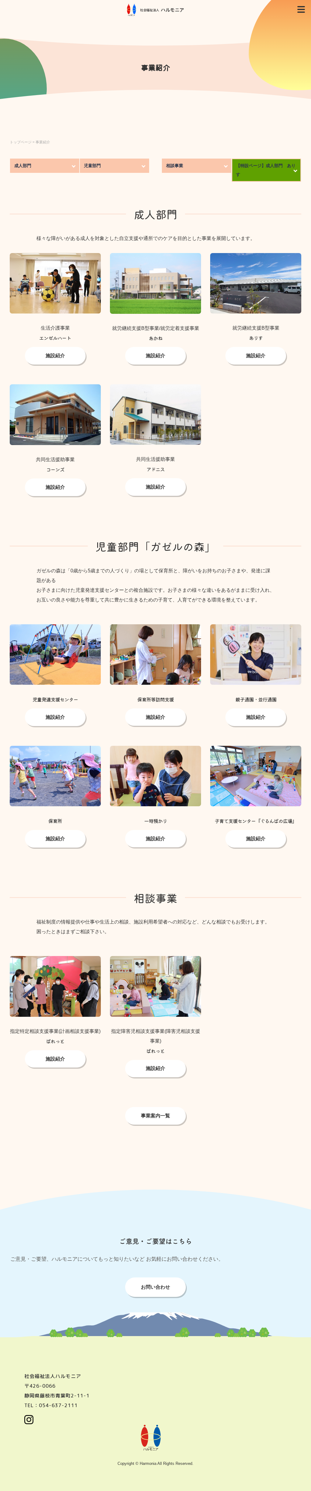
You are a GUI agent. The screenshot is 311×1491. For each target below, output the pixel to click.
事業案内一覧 (155, 1115)
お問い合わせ (155, 1287)
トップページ (21, 142)
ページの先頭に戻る (299, 1479)
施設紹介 (55, 487)
